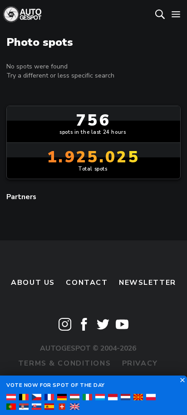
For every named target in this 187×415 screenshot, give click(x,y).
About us (33, 283)
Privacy (140, 363)
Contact (87, 283)
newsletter (147, 283)
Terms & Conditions (64, 363)
